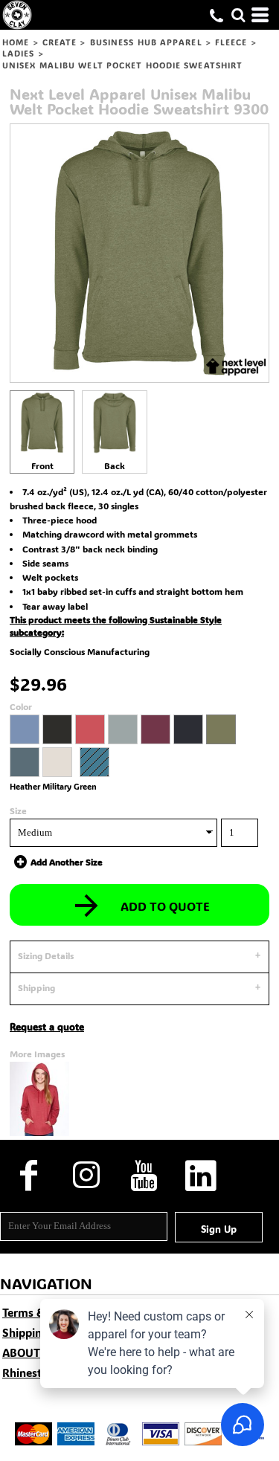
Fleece (231, 42)
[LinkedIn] (200, 1175)
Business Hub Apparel (146, 42)
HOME (15, 42)
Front (42, 465)
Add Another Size (67, 862)
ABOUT (21, 1352)
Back (114, 465)
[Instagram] (86, 1175)
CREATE (59, 42)
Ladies (18, 53)
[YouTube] (143, 1175)
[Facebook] (28, 1175)
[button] (238, 14)
